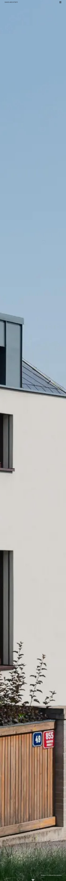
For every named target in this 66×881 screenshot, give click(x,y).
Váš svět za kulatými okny (53, 875)
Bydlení (47, 877)
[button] (4, 877)
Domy (51, 877)
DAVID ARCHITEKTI (11, 2)
